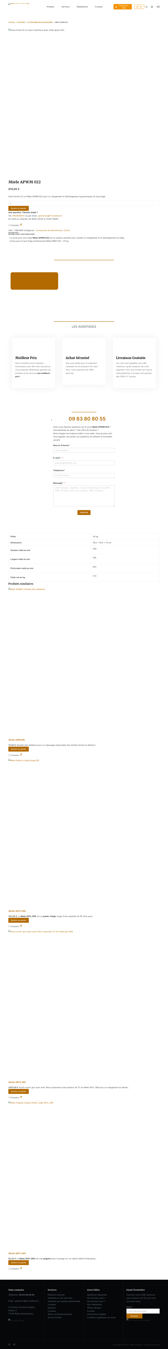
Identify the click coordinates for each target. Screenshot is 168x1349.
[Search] (146, 7)
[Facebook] (9, 1344)
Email (129, 1307)
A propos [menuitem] (99, 7)
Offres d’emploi (94, 1308)
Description (13, 233)
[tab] (84, 233)
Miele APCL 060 (17, 1253)
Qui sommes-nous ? (96, 1298)
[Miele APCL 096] (84, 834)
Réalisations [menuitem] (82, 7)
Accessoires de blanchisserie (49, 230)
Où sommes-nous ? (96, 1301)
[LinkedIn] (14, 1344)
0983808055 (18, 215)
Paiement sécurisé (56, 1295)
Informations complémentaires (21, 234)
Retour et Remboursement (60, 1314)
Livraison (52, 1311)
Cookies (91, 1311)
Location (52, 1304)
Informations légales (96, 1314)
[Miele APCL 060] (84, 1176)
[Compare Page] (21, 225)
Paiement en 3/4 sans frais (60, 1298)
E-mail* (57, 458)
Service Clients (55, 1317)
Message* (58, 483)
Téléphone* (59, 470)
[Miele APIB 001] (84, 663)
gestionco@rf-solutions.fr (50, 215)
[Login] (152, 7)
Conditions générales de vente (101, 1317)
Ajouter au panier (18, 208)
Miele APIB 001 (16, 740)
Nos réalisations (94, 1304)
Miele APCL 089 (17, 1082)
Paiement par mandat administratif (64, 1301)
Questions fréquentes (97, 1295)
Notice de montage (28, 284)
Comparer (14, 225)
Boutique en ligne (124, 7)
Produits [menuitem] (50, 7)
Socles (67, 230)
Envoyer (134, 1316)
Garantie (52, 1308)
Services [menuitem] (65, 7)
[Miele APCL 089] (84, 1005)
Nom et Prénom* (61, 445)
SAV (140, 7)
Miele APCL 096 (17, 911)
